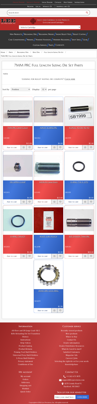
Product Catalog (25, 346)
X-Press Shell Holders (25, 358)
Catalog (58, 2)
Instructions (79, 2)
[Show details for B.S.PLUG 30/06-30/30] (79, 111)
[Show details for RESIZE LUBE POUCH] (48, 220)
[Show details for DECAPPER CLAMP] (17, 165)
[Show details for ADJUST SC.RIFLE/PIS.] (48, 111)
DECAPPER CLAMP (18, 182)
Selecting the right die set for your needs (72, 361)
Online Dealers (18, 2)
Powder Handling (43, 39)
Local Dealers (47, 2)
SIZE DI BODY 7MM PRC (79, 236)
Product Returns (25, 349)
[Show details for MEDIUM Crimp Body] (48, 165)
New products (71, 333)
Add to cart (12, 147)
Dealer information (72, 343)
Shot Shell (76, 39)
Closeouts (59, 45)
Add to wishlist (29, 147)
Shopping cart (25, 385)
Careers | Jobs (71, 358)
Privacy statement (25, 361)
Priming (30, 39)
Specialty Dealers (33, 2)
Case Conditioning (17, 39)
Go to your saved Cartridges (53, 22)
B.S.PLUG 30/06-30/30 (79, 128)
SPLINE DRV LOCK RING (48, 291)
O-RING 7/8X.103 (17, 236)
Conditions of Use (25, 364)
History (25, 336)
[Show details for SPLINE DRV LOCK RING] (48, 274)
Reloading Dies (30, 34)
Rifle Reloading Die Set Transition (25, 333)
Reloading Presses (46, 34)
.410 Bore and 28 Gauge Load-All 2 (25, 330)
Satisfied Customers (71, 352)
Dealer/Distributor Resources (71, 346)
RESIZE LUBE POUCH (48, 236)
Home (3, 52)
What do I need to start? (72, 349)
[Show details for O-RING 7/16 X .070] (79, 165)
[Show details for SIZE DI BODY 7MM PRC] (79, 220)
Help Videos (68, 2)
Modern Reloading (61, 39)
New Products (16, 34)
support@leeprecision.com (71, 380)
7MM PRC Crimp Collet (17, 128)
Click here (70, 79)
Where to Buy (71, 336)
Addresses (25, 382)
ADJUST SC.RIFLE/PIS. (48, 128)
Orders (25, 379)
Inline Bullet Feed (63, 34)
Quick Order (25, 391)
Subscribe (82, 397)
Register (30, 6)
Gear (85, 39)
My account (25, 376)
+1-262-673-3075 (71, 376)
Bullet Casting (79, 34)
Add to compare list (24, 147)
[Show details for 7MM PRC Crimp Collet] (17, 111)
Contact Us (71, 340)
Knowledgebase (71, 364)
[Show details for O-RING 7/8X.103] (17, 220)
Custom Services (40, 45)
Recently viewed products (71, 330)
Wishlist (25, 388)
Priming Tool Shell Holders (25, 352)
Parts (51, 45)
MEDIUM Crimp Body (48, 182)
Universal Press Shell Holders (25, 355)
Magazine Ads (71, 355)
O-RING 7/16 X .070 (79, 182)
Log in (38, 6)
